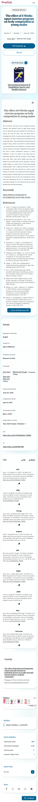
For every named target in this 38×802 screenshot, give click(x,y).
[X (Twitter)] (12, 789)
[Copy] (19, 483)
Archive (7, 720)
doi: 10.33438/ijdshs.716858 (15, 561)
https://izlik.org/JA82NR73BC (13, 447)
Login (33, 2)
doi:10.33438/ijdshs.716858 (11, 500)
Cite (18, 52)
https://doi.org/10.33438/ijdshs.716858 (17, 435)
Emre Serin (11, 39)
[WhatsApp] (25, 789)
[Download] (32, 772)
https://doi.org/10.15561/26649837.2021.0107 (16, 682)
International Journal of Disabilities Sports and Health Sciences (19, 87)
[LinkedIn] (19, 789)
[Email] (31, 789)
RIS (24, 460)
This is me (32, 372)
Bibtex (33, 460)
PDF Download (18, 46)
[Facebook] (6, 789)
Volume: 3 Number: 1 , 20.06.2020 (16, 725)
